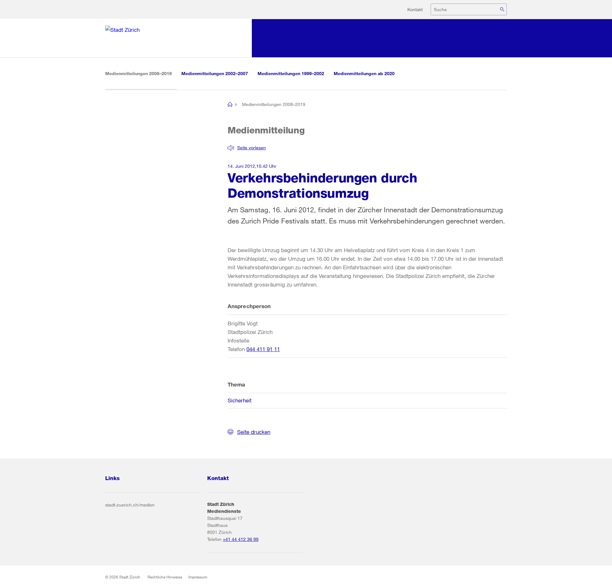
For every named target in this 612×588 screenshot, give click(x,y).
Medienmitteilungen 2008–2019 (141, 73)
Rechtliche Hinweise (165, 576)
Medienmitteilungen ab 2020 (364, 73)
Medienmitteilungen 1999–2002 (291, 73)
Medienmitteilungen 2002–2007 (214, 73)
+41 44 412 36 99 (241, 539)
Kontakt (415, 9)
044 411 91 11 (263, 349)
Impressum (197, 576)
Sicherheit (239, 400)
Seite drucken (253, 432)
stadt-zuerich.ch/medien (130, 504)
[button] (247, 147)
